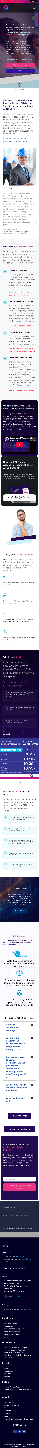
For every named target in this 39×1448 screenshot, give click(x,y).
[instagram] (24, 1431)
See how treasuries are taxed (21, 390)
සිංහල (17, 1215)
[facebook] (15, 1431)
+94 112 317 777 (23, 1256)
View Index (19, 911)
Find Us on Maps (14, 1296)
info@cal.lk (25, 1309)
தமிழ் (26, 1215)
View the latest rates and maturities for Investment (15, 140)
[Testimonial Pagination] (4, 186)
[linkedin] (19, 1431)
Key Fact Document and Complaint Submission (18, 1228)
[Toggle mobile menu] (34, 8)
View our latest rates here (20, 326)
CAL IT (24, 1446)
